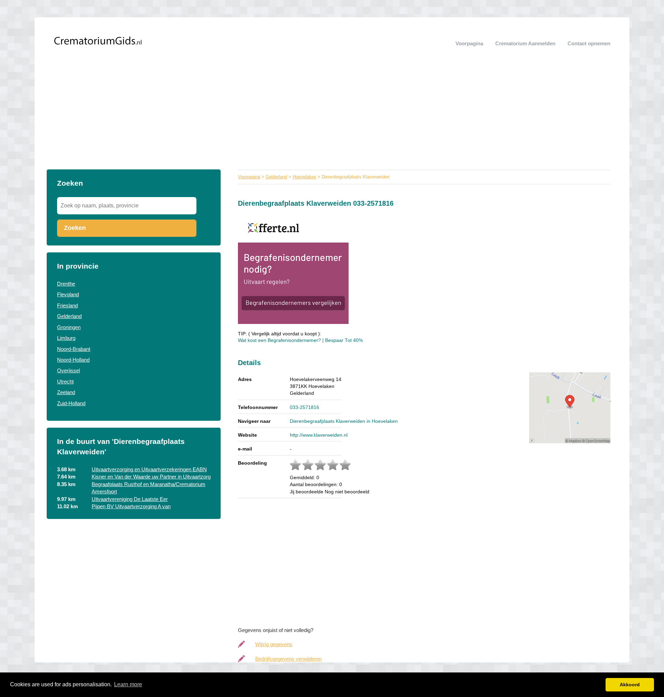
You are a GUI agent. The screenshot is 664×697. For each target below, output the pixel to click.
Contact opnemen (589, 43)
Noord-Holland (73, 360)
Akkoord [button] (630, 684)
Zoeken (75, 227)
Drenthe (66, 284)
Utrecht (65, 381)
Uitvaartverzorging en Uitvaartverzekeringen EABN (149, 469)
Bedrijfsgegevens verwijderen (288, 659)
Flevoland (68, 294)
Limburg (66, 338)
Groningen (69, 327)
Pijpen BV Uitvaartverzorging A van (131, 506)
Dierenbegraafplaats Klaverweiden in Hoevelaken (344, 421)
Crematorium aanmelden (525, 43)
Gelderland (69, 316)
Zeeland (66, 392)
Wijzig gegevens (273, 644)
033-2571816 (304, 407)
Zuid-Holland (71, 403)
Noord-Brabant (73, 349)
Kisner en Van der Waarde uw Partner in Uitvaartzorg (151, 477)
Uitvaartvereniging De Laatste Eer (130, 499)
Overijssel (68, 370)
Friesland (67, 305)
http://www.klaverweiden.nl (319, 435)
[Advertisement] (332, 117)
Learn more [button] (128, 684)
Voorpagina (469, 43)
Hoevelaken (304, 176)
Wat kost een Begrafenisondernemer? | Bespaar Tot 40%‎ (300, 340)
